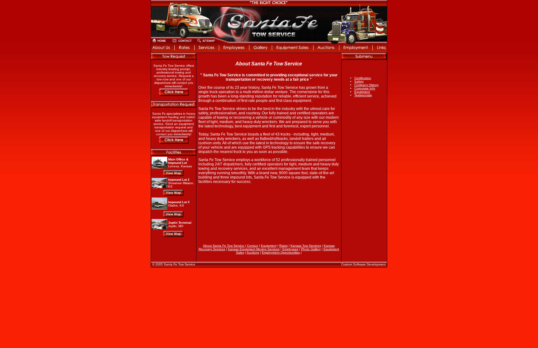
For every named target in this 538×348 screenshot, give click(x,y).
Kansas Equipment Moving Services (254, 249)
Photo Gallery (311, 249)
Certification (362, 78)
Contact (252, 245)
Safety (359, 81)
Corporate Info (364, 88)
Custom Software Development (363, 264)
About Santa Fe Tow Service (224, 245)
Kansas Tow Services (305, 245)
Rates (283, 245)
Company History (366, 85)
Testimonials (363, 95)
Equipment (362, 91)
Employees (290, 249)
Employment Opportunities (281, 252)
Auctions (253, 252)
